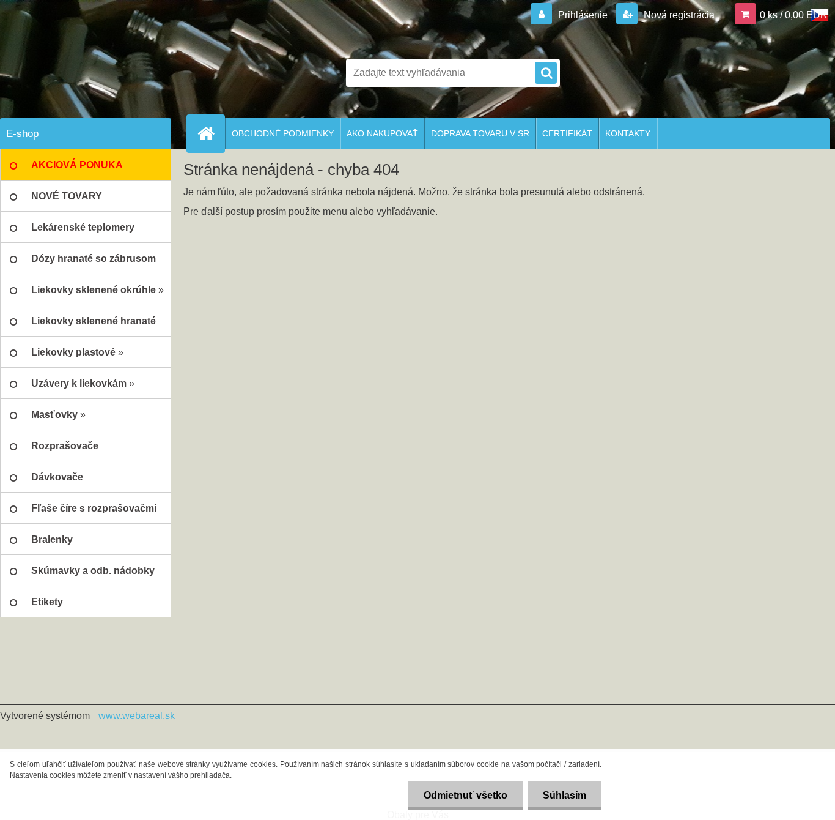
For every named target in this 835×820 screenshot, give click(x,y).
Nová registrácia (678, 15)
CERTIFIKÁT (567, 133)
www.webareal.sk (136, 715)
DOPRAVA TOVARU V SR (480, 133)
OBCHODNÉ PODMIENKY (283, 133)
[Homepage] (211, 133)
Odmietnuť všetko (465, 795)
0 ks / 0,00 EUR (794, 15)
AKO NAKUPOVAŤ (382, 133)
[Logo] (84, 72)
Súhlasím (564, 795)
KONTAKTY (627, 133)
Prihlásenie (583, 15)
